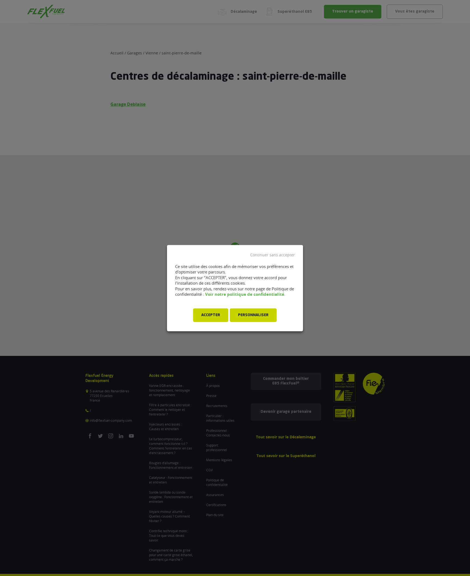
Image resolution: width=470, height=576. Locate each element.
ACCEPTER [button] (210, 315)
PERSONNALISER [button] (253, 315)
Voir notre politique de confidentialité (244, 294)
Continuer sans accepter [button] (272, 255)
